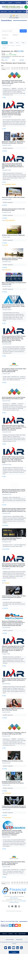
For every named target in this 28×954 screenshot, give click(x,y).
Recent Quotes (5, 34)
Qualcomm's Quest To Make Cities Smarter (13, 197)
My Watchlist (15, 34)
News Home (4, 11)
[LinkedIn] (15, 906)
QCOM (20, 51)
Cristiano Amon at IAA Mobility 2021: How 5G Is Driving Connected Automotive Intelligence (14, 806)
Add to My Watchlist (5, 57)
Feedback (14, 952)
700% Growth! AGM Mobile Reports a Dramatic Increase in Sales (11, 539)
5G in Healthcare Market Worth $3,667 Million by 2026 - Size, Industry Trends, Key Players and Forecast (13, 82)
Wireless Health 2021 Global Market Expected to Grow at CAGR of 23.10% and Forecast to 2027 (14, 680)
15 (19, 67)
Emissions (6, 220)
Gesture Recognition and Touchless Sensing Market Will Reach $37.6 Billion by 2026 (13, 398)
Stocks (11, 42)
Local (10, 11)
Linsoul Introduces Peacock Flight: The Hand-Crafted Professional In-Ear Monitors (14, 596)
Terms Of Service (15, 902)
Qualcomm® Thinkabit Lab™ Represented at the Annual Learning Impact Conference (13, 142)
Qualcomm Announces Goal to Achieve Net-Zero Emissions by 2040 (13, 209)
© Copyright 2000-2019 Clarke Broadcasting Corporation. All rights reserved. (14, 942)
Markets (4, 42)
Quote (5, 60)
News (3, 2)
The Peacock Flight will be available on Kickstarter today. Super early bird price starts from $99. (14, 604)
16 (22, 67)
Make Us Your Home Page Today (9, 921)
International (18, 45)
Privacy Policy (23, 901)
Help (16, 933)
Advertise (11, 933)
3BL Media (5, 205)
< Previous (3, 68)
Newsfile (5, 382)
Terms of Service (10, 939)
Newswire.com (6, 525)
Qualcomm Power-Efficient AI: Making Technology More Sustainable (12, 258)
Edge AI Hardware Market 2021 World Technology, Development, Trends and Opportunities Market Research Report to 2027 (13, 166)
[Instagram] (19, 906)
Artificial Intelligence (8, 184)
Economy (6, 245)
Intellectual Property (12, 220)
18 (26, 67)
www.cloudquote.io (14, 898)
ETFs (17, 42)
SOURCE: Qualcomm (8, 148)
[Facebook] (12, 906)
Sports (10, 2)
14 (17, 67)
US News (19, 11)
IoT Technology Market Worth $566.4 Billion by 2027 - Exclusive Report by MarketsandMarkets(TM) (13, 863)
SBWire (5, 97)
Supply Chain (14, 184)
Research (22, 60)
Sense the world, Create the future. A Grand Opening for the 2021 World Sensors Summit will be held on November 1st (13, 491)
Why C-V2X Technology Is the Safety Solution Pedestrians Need (14, 283)
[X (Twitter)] (8, 906)
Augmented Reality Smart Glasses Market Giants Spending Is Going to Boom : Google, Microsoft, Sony (13, 306)
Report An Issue (22, 933)
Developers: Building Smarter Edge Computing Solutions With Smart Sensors (13, 782)
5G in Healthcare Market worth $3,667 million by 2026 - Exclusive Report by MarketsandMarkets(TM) (14, 370)
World (24, 11)
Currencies (12, 45)
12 (12, 67)
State (14, 11)
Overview (4, 45)
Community (18, 2)
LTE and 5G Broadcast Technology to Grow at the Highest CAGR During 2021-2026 (14, 733)
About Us (5, 933)
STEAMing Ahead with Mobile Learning (12, 761)
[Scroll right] (27, 2)
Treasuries (4, 47)
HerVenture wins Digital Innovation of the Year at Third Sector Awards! (13, 709)
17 (24, 67)
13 (14, 67)
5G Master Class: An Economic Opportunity (13, 235)
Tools (23, 42)
